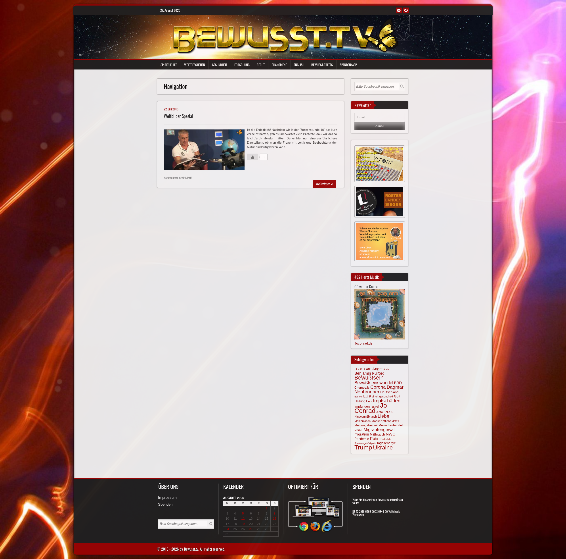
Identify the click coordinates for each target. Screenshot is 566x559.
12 (243, 518)
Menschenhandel (391, 425)
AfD (368, 369)
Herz (369, 401)
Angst (377, 369)
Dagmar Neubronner (378, 389)
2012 (362, 369)
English (299, 64)
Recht (261, 64)
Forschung (242, 64)
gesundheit (386, 396)
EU (365, 396)
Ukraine (383, 447)
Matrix (395, 421)
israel (375, 406)
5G (356, 369)
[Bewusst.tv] (285, 35)
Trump (363, 447)
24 (227, 529)
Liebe (383, 415)
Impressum (167, 498)
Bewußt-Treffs (322, 64)
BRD (398, 383)
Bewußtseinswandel (373, 382)
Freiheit (373, 396)
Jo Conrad (370, 408)
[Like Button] (252, 157)
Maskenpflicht (381, 421)
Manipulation (362, 421)
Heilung (359, 401)
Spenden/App (348, 64)
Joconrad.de (363, 343)
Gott (397, 396)
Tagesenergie (386, 443)
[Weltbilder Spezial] (206, 150)
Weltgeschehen (194, 64)
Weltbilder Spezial (178, 116)
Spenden (165, 505)
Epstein (358, 396)
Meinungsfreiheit (366, 425)
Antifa (386, 369)
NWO (391, 434)
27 (251, 529)
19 (243, 524)
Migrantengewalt (379, 429)
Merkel (358, 430)
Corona (378, 386)
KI (392, 412)
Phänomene (279, 64)
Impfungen (362, 406)
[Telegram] (399, 10)
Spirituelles (169, 64)
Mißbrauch (377, 434)
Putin (375, 438)
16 (274, 518)
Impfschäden (386, 400)
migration (361, 434)
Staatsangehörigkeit (365, 443)
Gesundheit (219, 64)
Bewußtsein (369, 377)
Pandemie (361, 439)
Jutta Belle (383, 412)
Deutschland (389, 392)
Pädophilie (386, 439)
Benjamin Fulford (369, 373)
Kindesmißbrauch (365, 416)
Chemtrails (361, 387)
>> (324, 183)
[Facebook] (406, 10)
